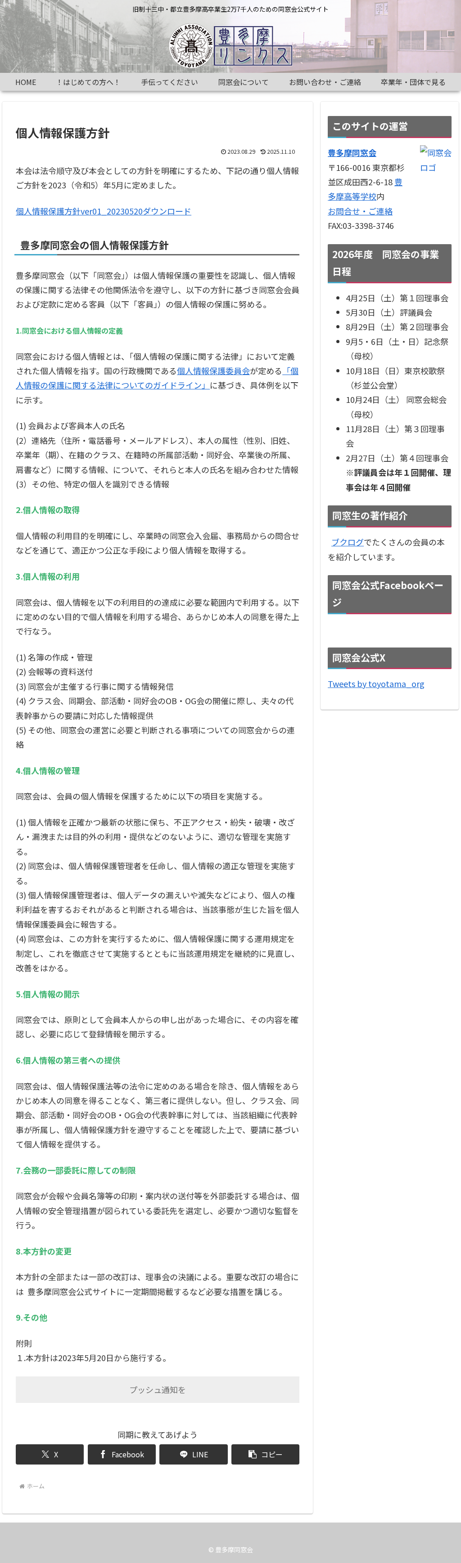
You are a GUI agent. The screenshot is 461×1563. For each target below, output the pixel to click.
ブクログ (347, 542)
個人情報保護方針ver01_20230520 (79, 211)
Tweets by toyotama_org (376, 683)
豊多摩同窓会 (352, 152)
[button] (265, 1454)
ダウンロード (167, 211)
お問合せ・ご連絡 (360, 211)
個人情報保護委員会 (213, 370)
